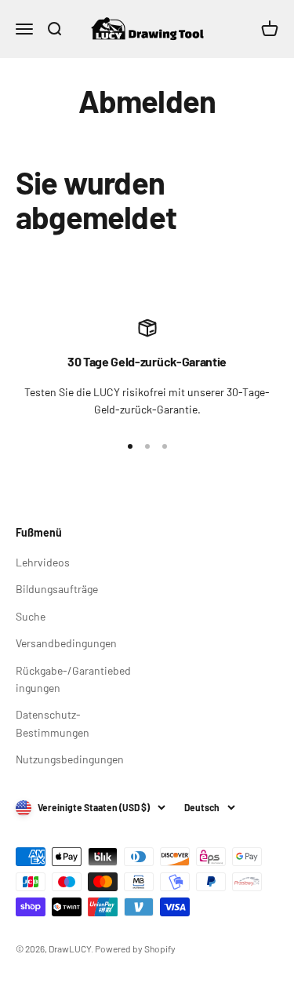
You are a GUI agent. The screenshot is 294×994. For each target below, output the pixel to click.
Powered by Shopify (135, 948)
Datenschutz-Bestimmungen (52, 723)
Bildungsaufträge (57, 588)
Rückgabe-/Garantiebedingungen (73, 679)
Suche (30, 616)
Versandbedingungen (66, 643)
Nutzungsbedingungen (70, 759)
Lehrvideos (43, 562)
